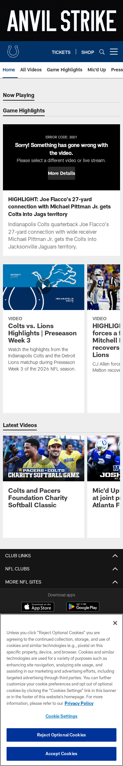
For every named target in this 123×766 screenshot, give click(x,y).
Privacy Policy (79, 703)
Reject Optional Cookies (61, 734)
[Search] (102, 51)
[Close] (115, 623)
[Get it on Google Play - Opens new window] (83, 610)
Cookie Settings (62, 716)
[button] (61, 173)
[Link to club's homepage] (13, 49)
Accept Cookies (61, 753)
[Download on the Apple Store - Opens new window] (37, 607)
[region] (61, 690)
